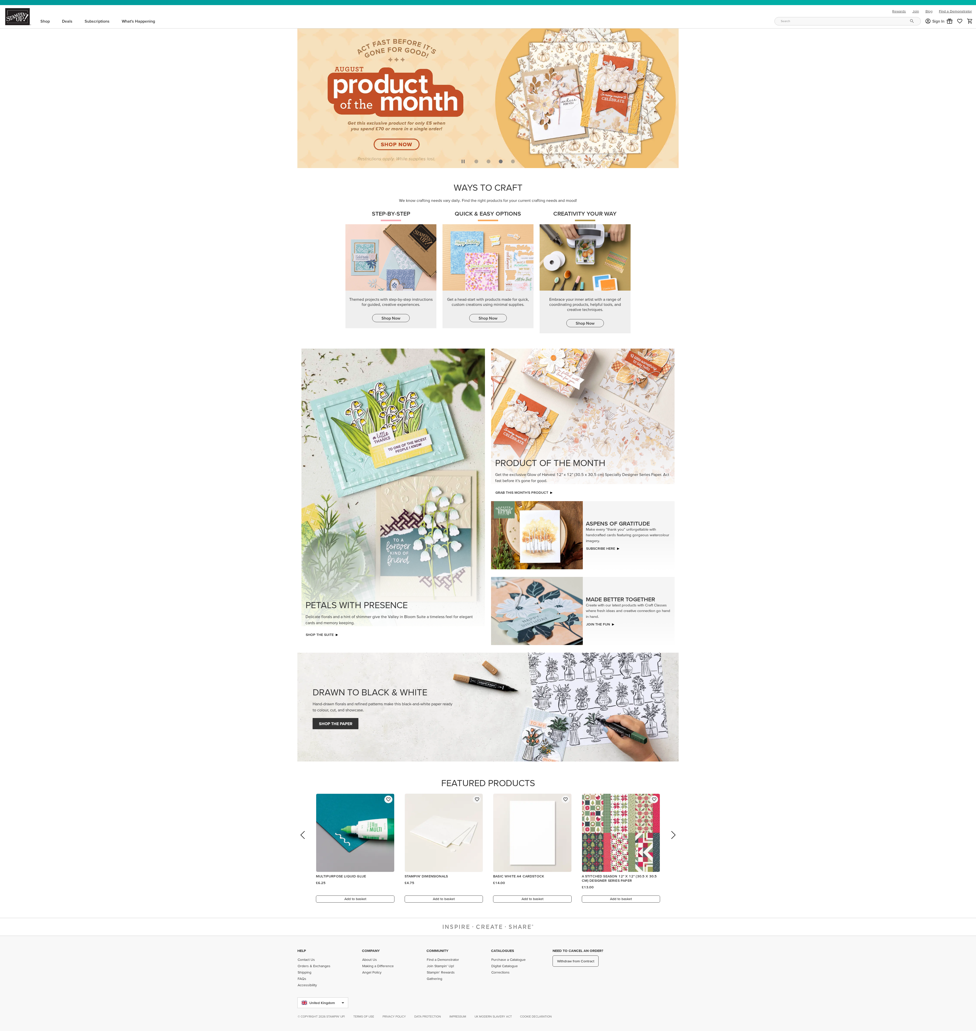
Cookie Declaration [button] (536, 1016)
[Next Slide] (673, 841)
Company (371, 951)
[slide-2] (501, 161)
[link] (960, 21)
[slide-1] (488, 161)
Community (437, 951)
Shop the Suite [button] (320, 635)
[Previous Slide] (303, 841)
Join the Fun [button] (598, 624)
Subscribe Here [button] (600, 548)
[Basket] (970, 21)
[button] (950, 21)
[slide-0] (476, 161)
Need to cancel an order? (578, 951)
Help (301, 951)
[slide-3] (513, 161)
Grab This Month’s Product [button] (521, 492)
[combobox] (847, 21)
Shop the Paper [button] (335, 723)
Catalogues (502, 951)
